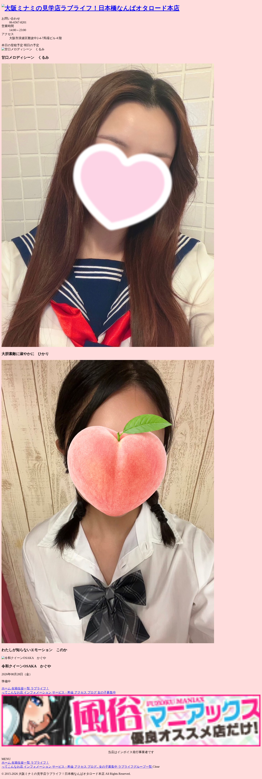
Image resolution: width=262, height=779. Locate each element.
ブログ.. (93, 766)
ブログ (92, 692)
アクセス (80, 692)
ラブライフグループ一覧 (135, 766)
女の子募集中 (106, 692)
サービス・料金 (63, 692)
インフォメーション (38, 692)
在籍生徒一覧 (21, 688)
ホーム (7, 688)
